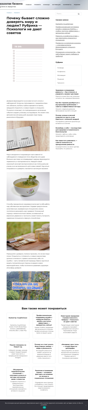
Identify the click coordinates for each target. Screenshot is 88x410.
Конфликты (67, 4)
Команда (46, 4)
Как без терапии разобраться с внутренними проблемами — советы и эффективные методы (68, 104)
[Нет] (86, 405)
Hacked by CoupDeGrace (64, 24)
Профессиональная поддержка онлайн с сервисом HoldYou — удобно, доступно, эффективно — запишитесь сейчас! (44, 320)
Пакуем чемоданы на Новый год (18, 346)
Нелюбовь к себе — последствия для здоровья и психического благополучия (68, 130)
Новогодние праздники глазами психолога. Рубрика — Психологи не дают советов (70, 319)
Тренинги (37, 4)
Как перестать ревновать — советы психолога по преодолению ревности (66, 142)
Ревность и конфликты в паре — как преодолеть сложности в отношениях (67, 38)
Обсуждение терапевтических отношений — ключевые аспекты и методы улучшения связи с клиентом (18, 374)
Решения (77, 4)
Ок (44, 407)
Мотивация (56, 4)
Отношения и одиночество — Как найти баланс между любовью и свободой (68, 54)
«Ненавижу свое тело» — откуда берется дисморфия (70, 346)
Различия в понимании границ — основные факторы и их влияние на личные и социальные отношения (44, 374)
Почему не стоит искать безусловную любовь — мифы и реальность (44, 346)
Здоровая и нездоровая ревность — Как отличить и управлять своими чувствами (67, 92)
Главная (28, 4)
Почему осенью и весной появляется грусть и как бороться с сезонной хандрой (67, 117)
